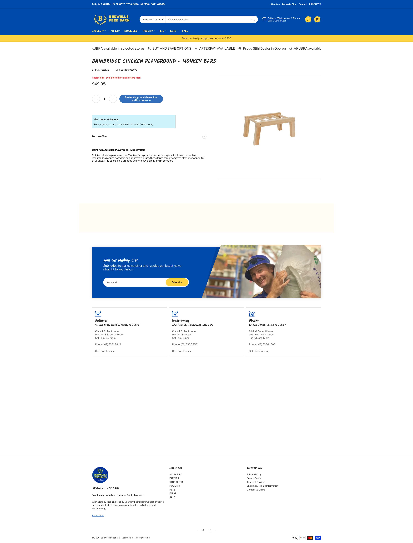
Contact (303, 4)
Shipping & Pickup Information (262, 485)
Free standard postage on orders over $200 (206, 38)
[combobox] (212, 19)
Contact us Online (256, 489)
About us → (98, 515)
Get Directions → (105, 351)
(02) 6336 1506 (266, 344)
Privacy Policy (254, 474)
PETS (161, 31)
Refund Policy (254, 478)
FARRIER (114, 31)
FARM (173, 31)
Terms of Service (255, 482)
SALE (185, 31)
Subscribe (177, 282)
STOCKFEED (130, 31)
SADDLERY (98, 31)
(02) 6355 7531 (189, 344)
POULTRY (148, 31)
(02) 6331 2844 (112, 344)
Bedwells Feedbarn (100, 70)
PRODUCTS (315, 4)
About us (275, 4)
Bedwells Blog (289, 4)
